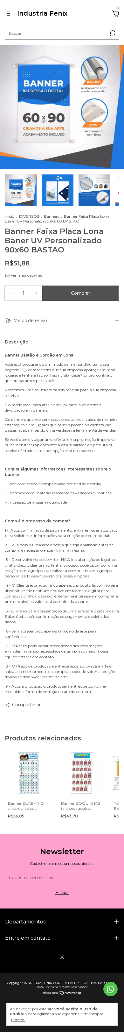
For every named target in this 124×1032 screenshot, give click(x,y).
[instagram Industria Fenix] (62, 956)
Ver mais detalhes (26, 275)
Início (9, 216)
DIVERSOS (29, 216)
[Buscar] (112, 33)
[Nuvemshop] (62, 993)
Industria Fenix (42, 13)
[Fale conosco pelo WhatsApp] (110, 989)
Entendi (18, 1019)
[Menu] (10, 14)
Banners (51, 216)
